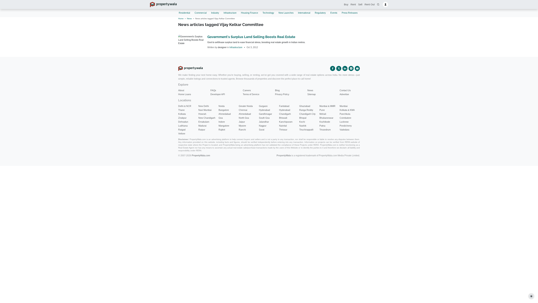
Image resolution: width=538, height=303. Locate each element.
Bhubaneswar (326, 118)
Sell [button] (360, 4)
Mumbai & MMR (327, 106)
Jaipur (242, 122)
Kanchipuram (285, 122)
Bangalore (224, 110)
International (304, 13)
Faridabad (284, 106)
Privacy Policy (282, 94)
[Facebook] (332, 68)
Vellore (181, 133)
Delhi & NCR (184, 106)
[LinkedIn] (344, 68)
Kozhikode (324, 122)
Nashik (302, 126)
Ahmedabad (225, 114)
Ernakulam (203, 122)
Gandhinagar (265, 114)
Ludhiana (183, 126)
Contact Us (345, 90)
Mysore (242, 126)
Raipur (201, 129)
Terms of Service (251, 94)
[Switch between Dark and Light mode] (531, 296)
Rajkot (222, 129)
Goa (221, 118)
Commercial (201, 13)
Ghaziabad (304, 106)
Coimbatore (345, 118)
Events (333, 13)
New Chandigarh (206, 118)
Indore (222, 122)
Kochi (302, 122)
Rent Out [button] (370, 4)
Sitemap (311, 94)
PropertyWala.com (201, 155)
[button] (378, 5)
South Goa (264, 118)
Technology (268, 13)
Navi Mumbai (205, 110)
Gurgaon (263, 106)
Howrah (202, 114)
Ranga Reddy (306, 110)
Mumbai (344, 106)
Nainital (283, 126)
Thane (181, 110)
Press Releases (350, 13)
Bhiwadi (283, 118)
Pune (322, 110)
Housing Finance (249, 13)
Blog (277, 90)
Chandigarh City (307, 114)
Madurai (202, 126)
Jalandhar (264, 122)
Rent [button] (353, 4)
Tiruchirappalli (306, 129)
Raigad (181, 129)
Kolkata (182, 114)
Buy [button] (346, 4)
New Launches (286, 13)
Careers (247, 90)
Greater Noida (246, 106)
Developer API (217, 94)
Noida (222, 106)
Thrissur (283, 129)
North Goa (244, 118)
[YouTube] (357, 68)
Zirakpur (182, 118)
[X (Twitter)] (338, 68)
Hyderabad (264, 110)
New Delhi (203, 106)
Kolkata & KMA (347, 110)
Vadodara (344, 129)
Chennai (243, 110)
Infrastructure (230, 13)
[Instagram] (351, 68)
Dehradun (183, 122)
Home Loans (184, 94)
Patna (322, 126)
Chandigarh (285, 114)
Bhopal (302, 118)
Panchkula (345, 114)
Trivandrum (325, 129)
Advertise (344, 94)
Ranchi (242, 129)
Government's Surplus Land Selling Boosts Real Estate (251, 37)
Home (181, 18)
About (181, 90)
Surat (261, 129)
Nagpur (262, 126)
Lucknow (344, 122)
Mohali (322, 114)
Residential (184, 13)
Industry (215, 13)
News (189, 18)
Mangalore (224, 126)
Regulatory (320, 13)
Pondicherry (346, 126)
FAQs (213, 90)
